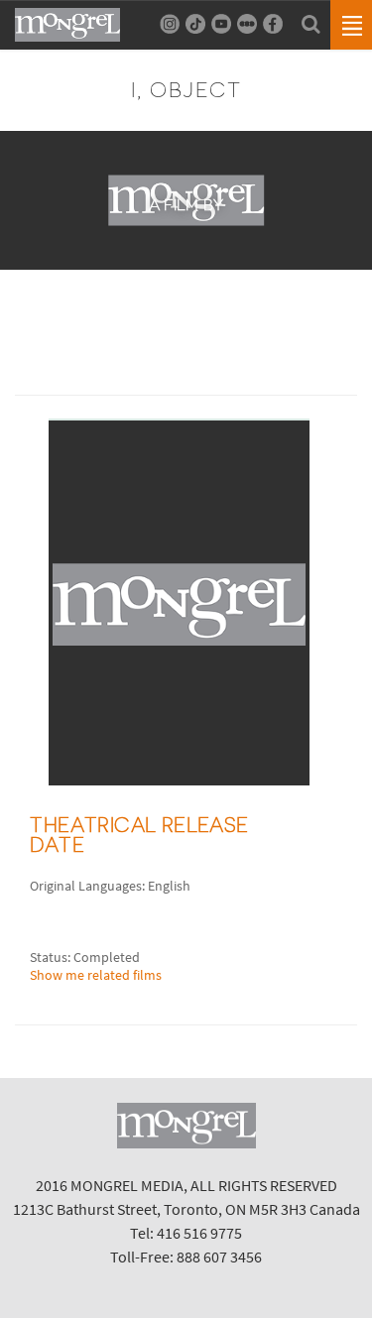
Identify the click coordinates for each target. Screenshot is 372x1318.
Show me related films (96, 975)
